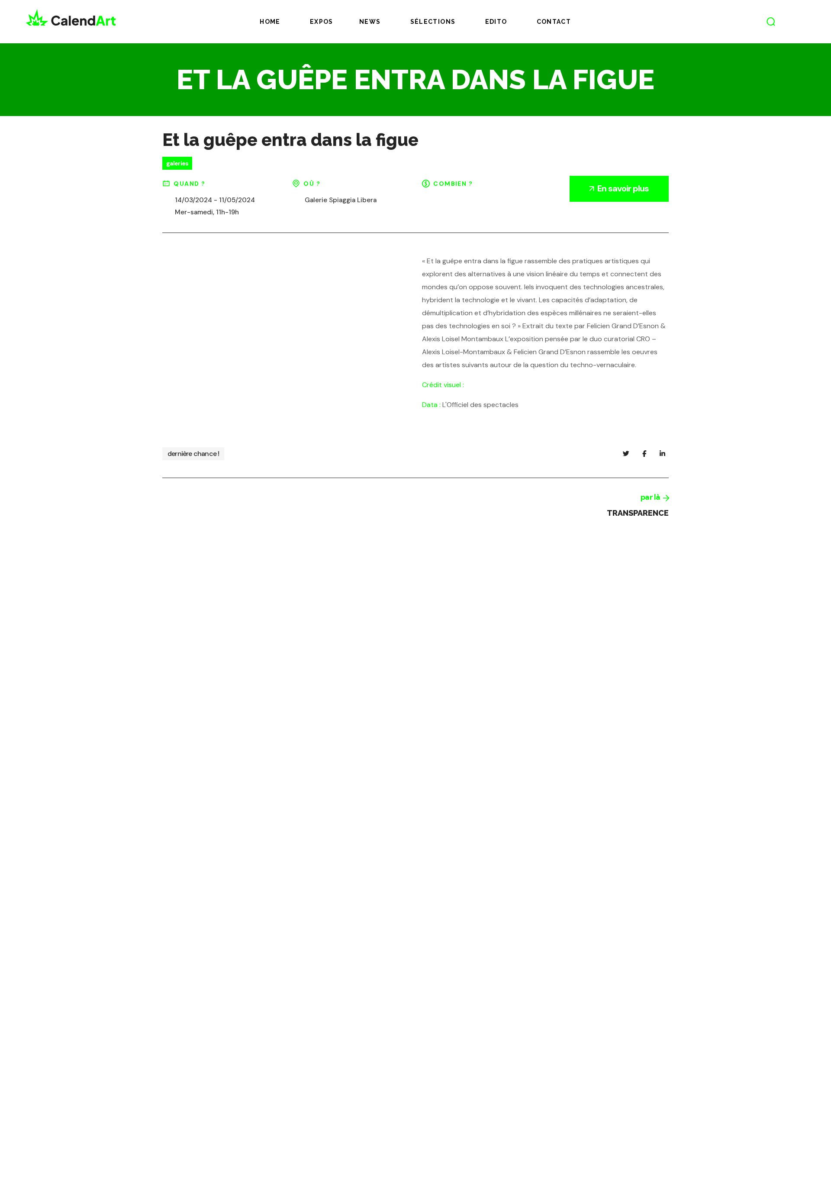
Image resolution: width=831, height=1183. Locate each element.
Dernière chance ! (193, 453)
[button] (770, 21)
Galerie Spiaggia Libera (341, 200)
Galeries (177, 163)
